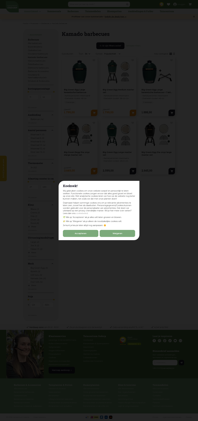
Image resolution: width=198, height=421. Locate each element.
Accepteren (80, 233)
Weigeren (117, 233)
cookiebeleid (82, 213)
